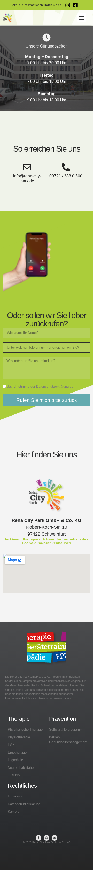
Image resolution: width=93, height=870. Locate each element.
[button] (82, 17)
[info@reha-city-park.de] (27, 167)
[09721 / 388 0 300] (66, 167)
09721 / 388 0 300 (65, 176)
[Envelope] (54, 838)
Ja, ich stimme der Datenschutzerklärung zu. (40, 386)
